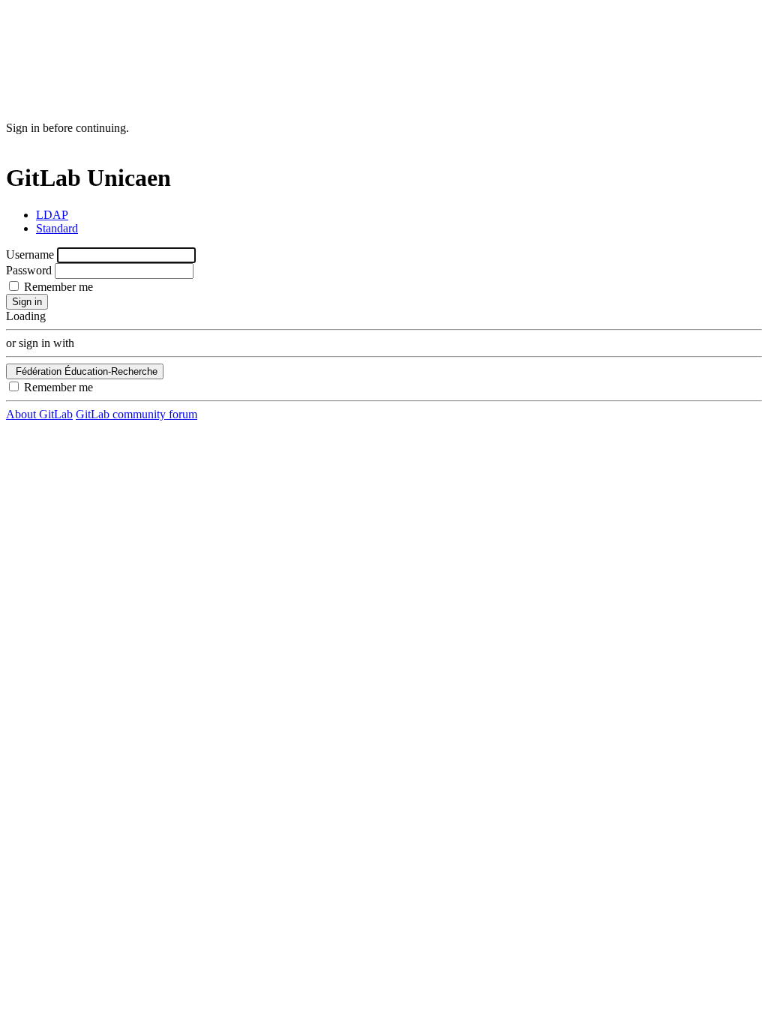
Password (29, 270)
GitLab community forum (136, 414)
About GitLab (39, 414)
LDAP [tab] (52, 214)
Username (30, 254)
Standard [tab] (57, 228)
